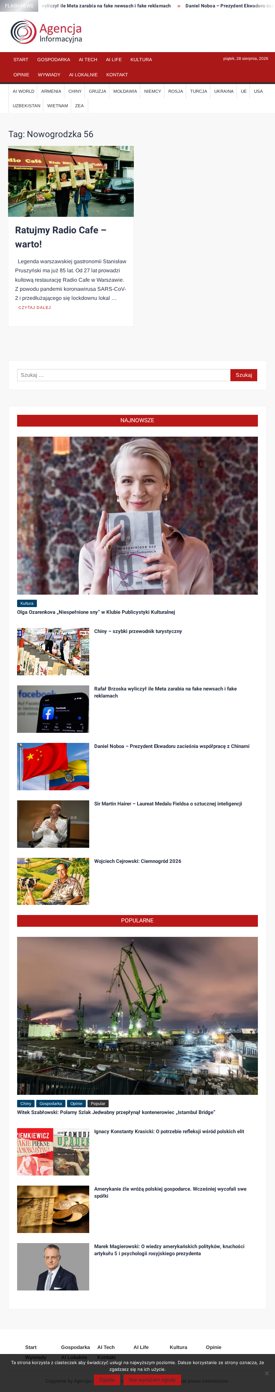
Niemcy (152, 91)
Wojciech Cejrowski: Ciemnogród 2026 (137, 861)
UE (244, 91)
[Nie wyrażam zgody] (266, 1373)
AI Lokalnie (83, 74)
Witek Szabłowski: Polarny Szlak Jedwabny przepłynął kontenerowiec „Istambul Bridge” (116, 1112)
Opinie (21, 74)
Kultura (141, 59)
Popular (98, 1103)
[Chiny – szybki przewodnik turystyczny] (53, 651)
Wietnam (57, 105)
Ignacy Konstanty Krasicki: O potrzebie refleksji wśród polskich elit (169, 1131)
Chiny (75, 91)
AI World (23, 91)
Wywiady (49, 74)
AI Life (114, 59)
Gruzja (97, 91)
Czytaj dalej (34, 307)
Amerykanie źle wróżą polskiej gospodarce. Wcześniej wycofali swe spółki (170, 1192)
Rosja (175, 91)
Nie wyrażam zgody (152, 1380)
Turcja (198, 91)
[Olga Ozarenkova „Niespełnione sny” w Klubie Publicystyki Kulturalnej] (137, 515)
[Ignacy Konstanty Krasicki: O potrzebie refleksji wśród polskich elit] (53, 1151)
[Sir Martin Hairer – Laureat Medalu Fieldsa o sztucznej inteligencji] (53, 823)
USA (258, 91)
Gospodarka (53, 59)
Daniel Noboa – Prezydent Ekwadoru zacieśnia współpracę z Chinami (172, 746)
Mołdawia (125, 91)
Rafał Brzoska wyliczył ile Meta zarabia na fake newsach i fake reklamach (165, 692)
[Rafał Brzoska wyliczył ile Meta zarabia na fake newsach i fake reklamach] (53, 708)
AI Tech (88, 59)
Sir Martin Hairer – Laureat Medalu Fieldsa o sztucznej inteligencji (168, 803)
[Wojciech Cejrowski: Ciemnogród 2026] (53, 881)
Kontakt (117, 74)
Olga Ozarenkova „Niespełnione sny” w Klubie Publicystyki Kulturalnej (96, 612)
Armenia (51, 91)
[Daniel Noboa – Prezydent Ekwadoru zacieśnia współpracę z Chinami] (53, 766)
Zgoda (107, 1380)
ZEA (79, 105)
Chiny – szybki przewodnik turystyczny (138, 631)
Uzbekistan (26, 105)
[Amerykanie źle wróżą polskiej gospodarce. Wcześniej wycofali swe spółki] (53, 1209)
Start (21, 59)
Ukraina (224, 91)
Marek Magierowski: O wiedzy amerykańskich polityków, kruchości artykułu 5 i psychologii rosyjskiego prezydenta (169, 1250)
